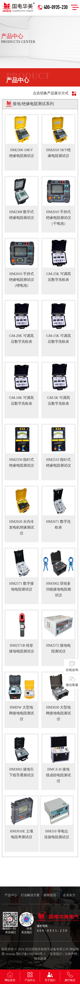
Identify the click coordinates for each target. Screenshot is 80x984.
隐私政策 (40, 958)
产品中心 (11, 895)
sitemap (10, 954)
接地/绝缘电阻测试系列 (33, 104)
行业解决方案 (30, 895)
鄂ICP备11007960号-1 (30, 954)
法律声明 (71, 954)
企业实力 (69, 895)
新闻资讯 (50, 895)
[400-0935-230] (54, 1)
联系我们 (56, 954)
